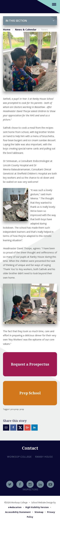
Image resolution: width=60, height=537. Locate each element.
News (44, 29)
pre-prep (14, 409)
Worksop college (19, 456)
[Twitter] (9, 484)
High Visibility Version (37, 507)
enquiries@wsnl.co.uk (30, 480)
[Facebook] (20, 484)
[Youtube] (50, 484)
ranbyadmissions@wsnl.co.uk (30, 476)
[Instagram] (30, 484)
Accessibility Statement (18, 512)
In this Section (16, 21)
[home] (7, 6)
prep (22, 409)
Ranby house (44, 456)
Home (6, 29)
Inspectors (30, 489)
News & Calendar (25, 29)
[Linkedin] (40, 484)
